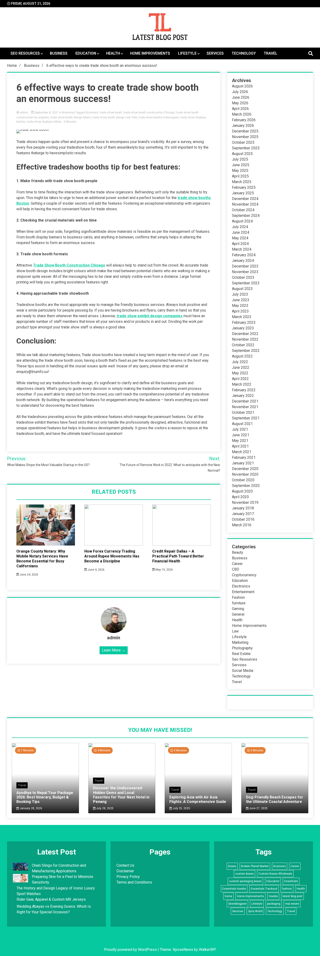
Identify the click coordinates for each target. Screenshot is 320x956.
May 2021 (240, 440)
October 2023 (243, 277)
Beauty (237, 552)
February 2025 (244, 187)
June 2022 (240, 367)
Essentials (291, 881)
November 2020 (245, 474)
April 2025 (240, 176)
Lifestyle (187, 53)
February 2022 (244, 390)
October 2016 (243, 519)
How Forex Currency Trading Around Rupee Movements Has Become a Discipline (111, 556)
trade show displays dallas (44, 121)
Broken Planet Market (255, 866)
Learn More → (113, 650)
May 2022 (240, 373)
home (228, 896)
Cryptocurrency (244, 575)
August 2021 (242, 424)
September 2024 (246, 215)
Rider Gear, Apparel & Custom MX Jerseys (51, 899)
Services (215, 53)
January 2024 (243, 260)
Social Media (242, 670)
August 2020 (242, 491)
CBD (235, 569)
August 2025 (242, 153)
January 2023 (243, 328)
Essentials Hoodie (234, 888)
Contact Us (125, 865)
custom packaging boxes (245, 881)
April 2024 (240, 243)
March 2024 (241, 249)
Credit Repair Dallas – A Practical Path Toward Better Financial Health (178, 556)
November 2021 (245, 407)
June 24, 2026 (28, 574)
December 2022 (245, 333)
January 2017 (243, 514)
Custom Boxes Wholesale (275, 873)
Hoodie (273, 896)
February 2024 (244, 255)
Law (235, 631)
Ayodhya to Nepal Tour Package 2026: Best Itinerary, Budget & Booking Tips (44, 797)
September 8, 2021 (46, 112)
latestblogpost (237, 903)
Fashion (238, 597)
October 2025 (243, 142)
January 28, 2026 (30, 808)
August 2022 (242, 356)
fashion (287, 888)
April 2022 (240, 378)
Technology (244, 53)
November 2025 (245, 137)
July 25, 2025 (181, 808)
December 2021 (245, 401)
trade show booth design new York (115, 117)
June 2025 (240, 165)
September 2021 (246, 418)
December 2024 (245, 198)
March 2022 (241, 384)
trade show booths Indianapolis (158, 117)
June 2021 (240, 435)
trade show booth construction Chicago (149, 112)
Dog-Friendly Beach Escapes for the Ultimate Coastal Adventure (274, 799)
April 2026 (240, 108)
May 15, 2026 (164, 569)
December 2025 (245, 131)
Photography (242, 648)
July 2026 (240, 92)
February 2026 (244, 120)
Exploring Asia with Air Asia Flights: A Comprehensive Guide (197, 799)
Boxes (232, 866)
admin (24, 112)
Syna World (255, 911)
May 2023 (240, 305)
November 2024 (245, 204)
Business (58, 53)
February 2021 (244, 457)
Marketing (240, 642)
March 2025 (241, 182)
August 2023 (242, 288)
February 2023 (244, 322)
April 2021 (240, 446)
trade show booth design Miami (70, 117)
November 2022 (245, 339)
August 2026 (242, 86)
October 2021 (243, 412)
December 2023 (245, 266)
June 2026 (240, 97)
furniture (239, 603)
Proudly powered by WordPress (131, 949)
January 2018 (243, 508)
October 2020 (243, 480)
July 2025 (240, 159)
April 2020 (240, 497)
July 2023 (240, 294)
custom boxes (244, 873)
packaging (273, 903)
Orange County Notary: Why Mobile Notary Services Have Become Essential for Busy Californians (42, 558)
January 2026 (243, 125)
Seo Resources (25, 53)
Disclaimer (125, 871)
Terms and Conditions (134, 882)
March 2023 (241, 317)
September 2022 (246, 350)
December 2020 (245, 469)
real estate (292, 903)
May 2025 (240, 170)
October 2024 (243, 210)
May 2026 (240, 103)
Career (237, 563)
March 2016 (241, 525)
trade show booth (111, 112)
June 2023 (240, 300)
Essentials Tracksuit (264, 888)
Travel (270, 53)
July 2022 (240, 362)
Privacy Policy (128, 876)
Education (85, 53)
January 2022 (243, 395)
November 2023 (245, 272)
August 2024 (242, 221)
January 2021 (243, 463)
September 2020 (246, 485)
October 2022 (243, 345)
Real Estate (241, 653)
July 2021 (240, 429)
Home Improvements (150, 53)
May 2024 (240, 238)
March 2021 (241, 452)
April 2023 (240, 311)
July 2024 (240, 227)
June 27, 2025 (258, 808)
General (238, 614)
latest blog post (292, 896)
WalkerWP (207, 949)
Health (113, 53)
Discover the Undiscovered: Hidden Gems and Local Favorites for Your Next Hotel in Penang (121, 795)
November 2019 (245, 502)
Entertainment (243, 592)
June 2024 (240, 232)
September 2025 (246, 148)
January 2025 (243, 193)
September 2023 (246, 283)
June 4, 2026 (95, 569)
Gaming (238, 608)
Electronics (241, 586)
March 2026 (241, 114)
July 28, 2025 (104, 808)
